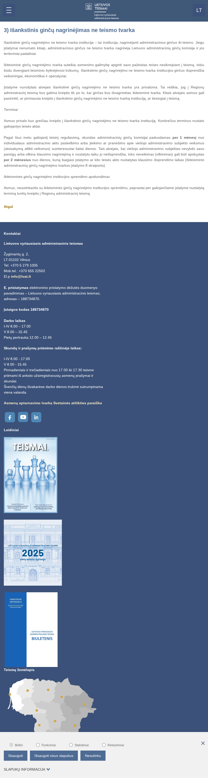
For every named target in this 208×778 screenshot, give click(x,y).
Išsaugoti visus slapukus (53, 756)
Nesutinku (93, 756)
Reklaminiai (116, 745)
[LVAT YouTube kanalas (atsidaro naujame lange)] (23, 417)
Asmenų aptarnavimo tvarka (28, 403)
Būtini (19, 745)
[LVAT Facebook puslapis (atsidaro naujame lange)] (10, 417)
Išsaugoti (15, 756)
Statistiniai (82, 745)
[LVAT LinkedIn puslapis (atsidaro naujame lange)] (36, 417)
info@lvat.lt (21, 276)
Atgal (8, 207)
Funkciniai (49, 745)
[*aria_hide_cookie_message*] (203, 743)
